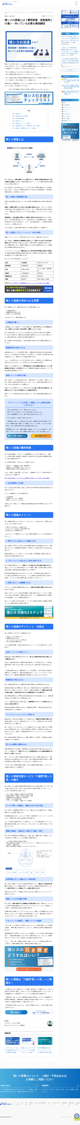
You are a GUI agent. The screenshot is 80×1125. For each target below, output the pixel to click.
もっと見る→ (70, 70)
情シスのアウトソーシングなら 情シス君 (12, 12)
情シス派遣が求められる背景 (20, 116)
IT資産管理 (66, 105)
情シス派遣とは (17, 113)
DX (64, 102)
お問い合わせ (5, 1085)
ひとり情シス (67, 114)
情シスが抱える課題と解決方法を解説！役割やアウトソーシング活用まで (71, 93)
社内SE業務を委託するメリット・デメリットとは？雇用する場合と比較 (45, 1050)
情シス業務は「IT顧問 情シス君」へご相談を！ (25, 128)
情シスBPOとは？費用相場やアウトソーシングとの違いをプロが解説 (30, 283)
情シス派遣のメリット (18, 121)
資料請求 (45, 1085)
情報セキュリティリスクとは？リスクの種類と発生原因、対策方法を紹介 (71, 81)
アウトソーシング (68, 107)
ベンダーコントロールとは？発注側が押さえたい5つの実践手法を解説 (12, 1050)
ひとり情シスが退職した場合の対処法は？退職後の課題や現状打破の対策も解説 (71, 87)
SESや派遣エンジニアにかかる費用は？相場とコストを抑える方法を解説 (28, 478)
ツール (65, 111)
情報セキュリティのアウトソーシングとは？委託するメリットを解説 (28, 1050)
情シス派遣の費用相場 (18, 118)
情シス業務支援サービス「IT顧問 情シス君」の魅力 (26, 125)
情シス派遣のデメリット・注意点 (21, 123)
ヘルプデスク (67, 116)
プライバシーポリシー (66, 1117)
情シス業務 (66, 118)
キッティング (67, 109)
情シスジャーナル (23, 12)
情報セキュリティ (68, 120)
